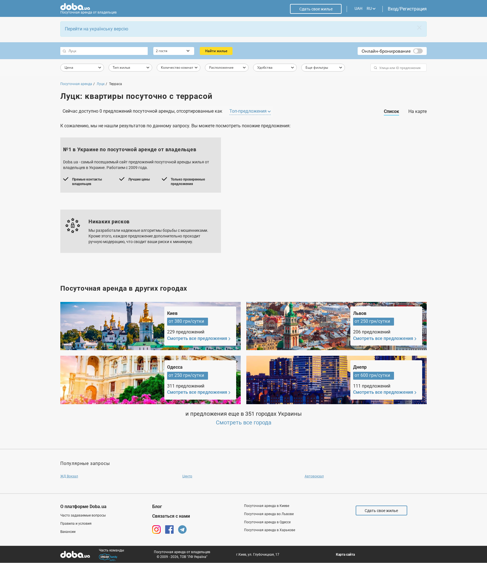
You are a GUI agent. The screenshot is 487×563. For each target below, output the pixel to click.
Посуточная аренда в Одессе (267, 522)
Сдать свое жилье (316, 9)
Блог (157, 506)
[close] (419, 27)
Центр (187, 476)
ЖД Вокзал (69, 476)
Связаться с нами (171, 516)
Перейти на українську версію (96, 29)
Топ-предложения (248, 111)
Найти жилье (216, 50)
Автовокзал (314, 476)
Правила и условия (76, 524)
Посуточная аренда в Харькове (269, 530)
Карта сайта (345, 555)
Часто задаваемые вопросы (83, 515)
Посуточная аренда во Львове (269, 514)
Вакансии (68, 532)
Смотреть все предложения (197, 338)
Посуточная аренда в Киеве (266, 506)
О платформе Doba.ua (83, 506)
